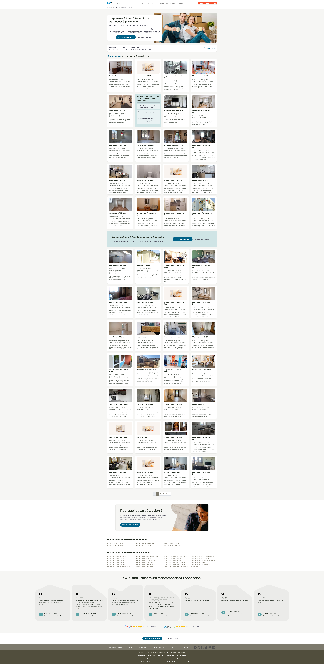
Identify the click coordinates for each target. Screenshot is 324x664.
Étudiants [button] (159, 3)
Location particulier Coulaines (144, 567)
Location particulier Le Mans (116, 564)
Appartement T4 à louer (145, 472)
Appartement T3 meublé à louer (202, 473)
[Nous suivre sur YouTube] (210, 647)
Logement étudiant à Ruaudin (172, 545)
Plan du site (169, 652)
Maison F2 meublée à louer (202, 370)
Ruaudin (118, 7)
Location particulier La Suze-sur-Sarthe (203, 560)
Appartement (141, 655)
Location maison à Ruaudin (143, 545)
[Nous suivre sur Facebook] (195, 647)
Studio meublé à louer (117, 111)
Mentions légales (160, 647)
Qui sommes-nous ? (116, 647)
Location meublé (169, 655)
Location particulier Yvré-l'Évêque (145, 560)
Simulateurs (170, 3)
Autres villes (194, 567)
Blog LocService (147, 659)
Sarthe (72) (111, 7)
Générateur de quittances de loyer (172, 659)
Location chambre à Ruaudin (116, 543)
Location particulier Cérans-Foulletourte (203, 556)
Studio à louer (114, 76)
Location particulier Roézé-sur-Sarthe (174, 562)
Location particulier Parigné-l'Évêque (146, 556)
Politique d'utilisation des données (156, 662)
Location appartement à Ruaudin (145, 543)
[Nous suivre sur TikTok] (206, 647)
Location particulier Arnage (115, 560)
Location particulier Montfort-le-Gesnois (175, 567)
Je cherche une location (125, 37)
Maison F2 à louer (143, 266)
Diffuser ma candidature (130, 525)
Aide (173, 647)
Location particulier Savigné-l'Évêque (174, 564)
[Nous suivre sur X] (199, 647)
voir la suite (79, 609)
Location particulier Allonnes (144, 562)
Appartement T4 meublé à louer (202, 146)
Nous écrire (184, 647)
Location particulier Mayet (199, 562)
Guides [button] (179, 3)
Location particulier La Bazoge (200, 564)
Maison (149, 655)
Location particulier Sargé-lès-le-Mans (175, 556)
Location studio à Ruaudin (115, 545)
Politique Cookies (172, 662)
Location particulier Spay (143, 558)
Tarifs (130, 647)
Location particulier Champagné (145, 564)
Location (139, 3)
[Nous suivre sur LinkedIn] (213, 647)
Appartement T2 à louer (145, 76)
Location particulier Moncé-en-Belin (118, 567)
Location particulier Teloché (115, 562)
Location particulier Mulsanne (116, 556)
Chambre (160, 655)
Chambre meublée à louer (201, 76)
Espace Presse (143, 647)
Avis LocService (157, 659)
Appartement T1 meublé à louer (173, 77)
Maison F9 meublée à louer (147, 370)
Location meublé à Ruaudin (171, 543)
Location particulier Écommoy (172, 560)
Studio (154, 655)
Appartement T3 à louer (145, 145)
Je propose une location (144, 37)
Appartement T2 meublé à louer (202, 112)
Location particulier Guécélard (172, 558)
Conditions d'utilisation (139, 662)
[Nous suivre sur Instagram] (202, 647)
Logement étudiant (181, 655)
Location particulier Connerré (200, 558)
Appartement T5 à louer (117, 145)
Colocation (149, 3)
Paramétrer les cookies (185, 662)
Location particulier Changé (115, 558)
